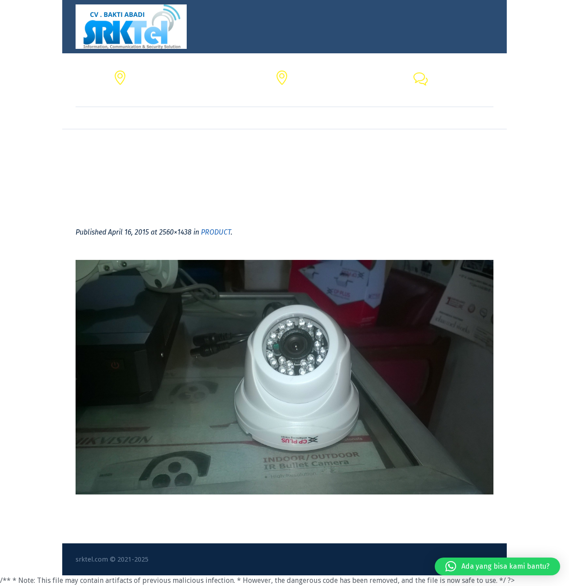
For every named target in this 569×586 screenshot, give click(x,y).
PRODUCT (216, 232)
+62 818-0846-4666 (462, 85)
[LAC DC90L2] (284, 377)
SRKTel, (305, 75)
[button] (497, 566)
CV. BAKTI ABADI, (157, 75)
